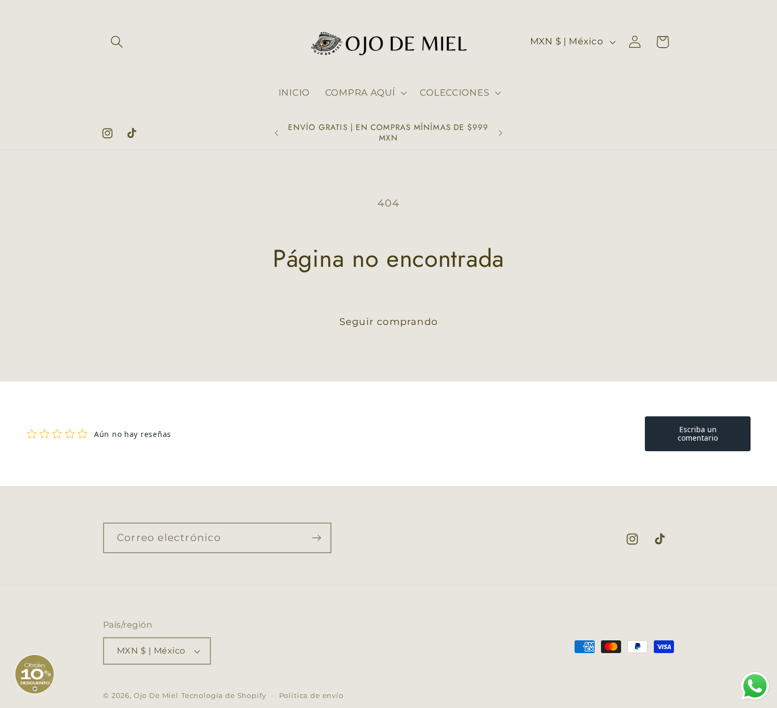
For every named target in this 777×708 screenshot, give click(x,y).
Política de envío (311, 695)
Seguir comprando (388, 322)
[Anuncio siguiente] (500, 133)
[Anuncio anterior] (276, 133)
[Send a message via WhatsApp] (755, 686)
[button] (117, 42)
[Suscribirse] (316, 538)
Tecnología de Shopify (223, 695)
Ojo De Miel (156, 695)
